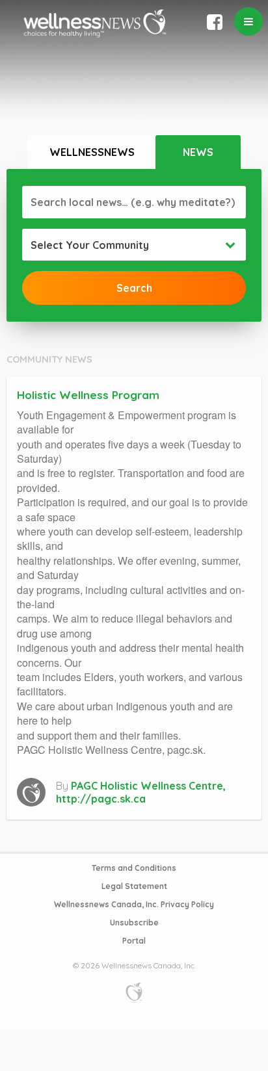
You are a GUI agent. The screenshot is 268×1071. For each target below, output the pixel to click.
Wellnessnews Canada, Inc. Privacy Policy (134, 904)
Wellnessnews (92, 152)
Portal (134, 941)
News (198, 152)
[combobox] (134, 245)
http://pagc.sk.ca (101, 798)
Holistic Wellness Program (88, 395)
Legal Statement (134, 886)
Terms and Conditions (134, 868)
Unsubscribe (134, 922)
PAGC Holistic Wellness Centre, (148, 785)
